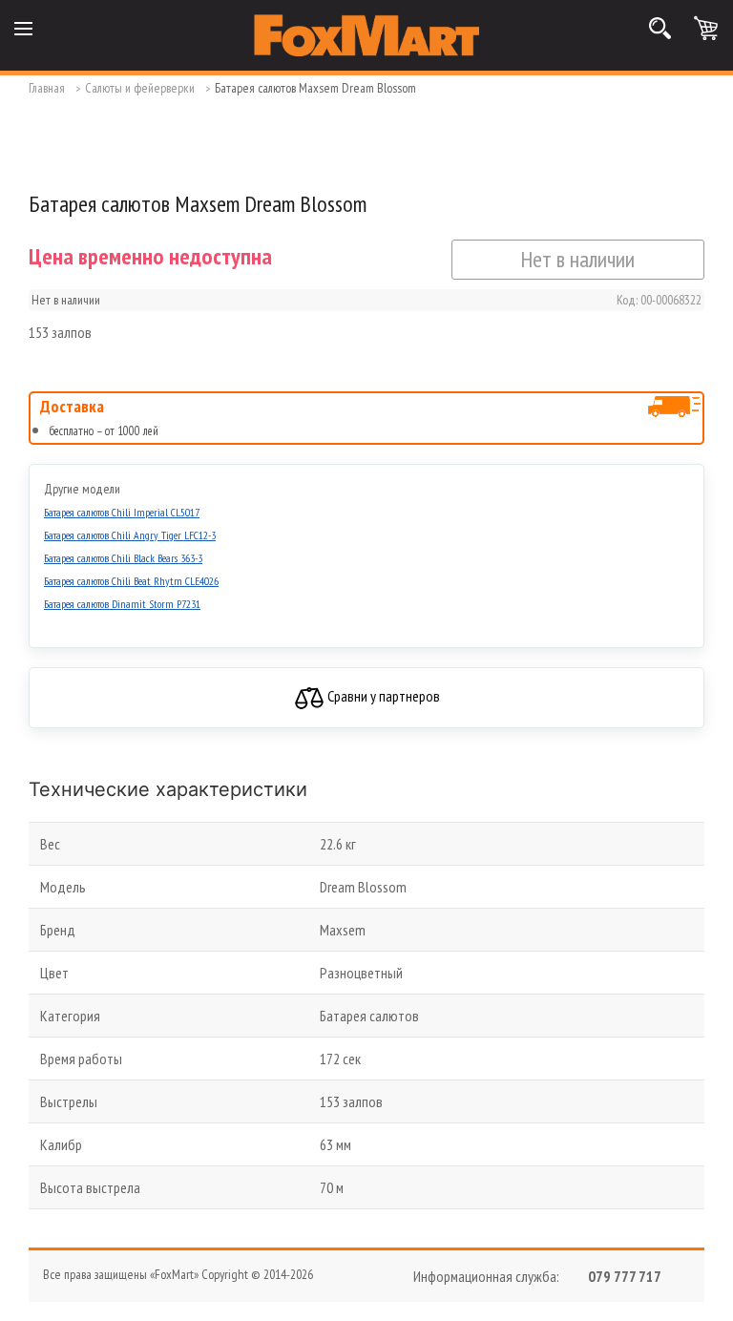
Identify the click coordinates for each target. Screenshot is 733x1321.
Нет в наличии (577, 259)
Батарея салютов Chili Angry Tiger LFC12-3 (130, 535)
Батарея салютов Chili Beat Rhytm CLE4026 (131, 581)
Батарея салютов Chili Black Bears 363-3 (123, 558)
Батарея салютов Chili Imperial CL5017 (121, 512)
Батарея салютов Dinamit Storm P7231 (122, 604)
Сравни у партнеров (382, 695)
